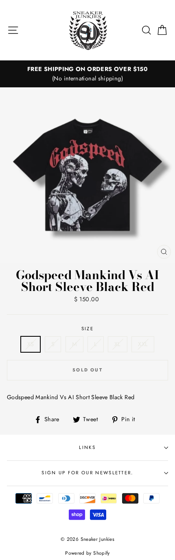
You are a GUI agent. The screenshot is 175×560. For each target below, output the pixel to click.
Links (87, 447)
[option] (87, 73)
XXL (143, 344)
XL (117, 344)
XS (30, 344)
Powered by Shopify (87, 552)
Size (87, 328)
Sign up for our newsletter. (87, 472)
